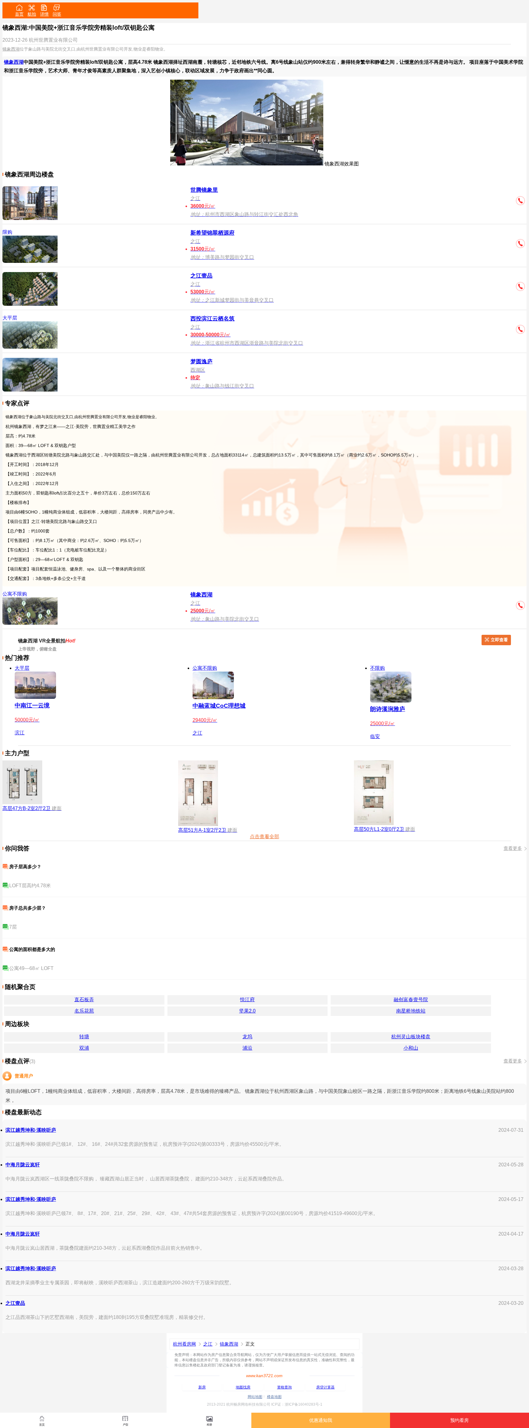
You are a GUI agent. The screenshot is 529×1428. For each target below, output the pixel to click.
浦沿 (247, 1048)
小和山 (410, 1048)
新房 (202, 1387)
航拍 (32, 14)
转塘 (84, 1036)
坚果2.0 (247, 1010)
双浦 (84, 1048)
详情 (44, 14)
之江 (207, 1344)
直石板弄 (84, 999)
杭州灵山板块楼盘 (410, 1036)
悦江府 (247, 999)
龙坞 (247, 1036)
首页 (19, 14)
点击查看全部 (264, 836)
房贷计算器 (325, 1387)
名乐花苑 (84, 1010)
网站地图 (255, 1397)
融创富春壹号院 (411, 999)
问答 (57, 14)
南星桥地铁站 (411, 1010)
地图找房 (243, 1387)
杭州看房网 (184, 1344)
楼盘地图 (274, 1397)
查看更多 (513, 848)
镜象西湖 (11, 49)
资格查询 (284, 1387)
